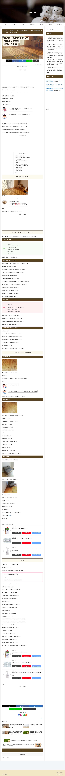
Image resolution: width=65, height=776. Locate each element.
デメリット (18, 162)
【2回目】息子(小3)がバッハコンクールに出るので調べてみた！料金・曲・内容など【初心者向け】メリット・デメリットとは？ (55, 47)
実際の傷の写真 (19, 167)
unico (10, 515)
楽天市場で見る (26, 532)
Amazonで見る (17, 532)
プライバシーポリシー (59, 772)
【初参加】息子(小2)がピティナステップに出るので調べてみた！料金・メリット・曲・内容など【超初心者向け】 (55, 70)
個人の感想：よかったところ (21, 160)
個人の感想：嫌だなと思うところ (22, 164)
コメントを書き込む (22, 754)
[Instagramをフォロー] (19, 715)
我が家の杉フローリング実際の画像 (21, 165)
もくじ (20, 153)
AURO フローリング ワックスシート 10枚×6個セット (22, 538)
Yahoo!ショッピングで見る (36, 532)
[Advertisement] (22, 78)
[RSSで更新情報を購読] (26, 715)
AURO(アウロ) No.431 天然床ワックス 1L (19, 528)
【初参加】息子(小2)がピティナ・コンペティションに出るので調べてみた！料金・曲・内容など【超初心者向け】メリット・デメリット (55, 55)
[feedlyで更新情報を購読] (24, 715)
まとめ (16, 172)
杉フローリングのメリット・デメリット (22, 157)
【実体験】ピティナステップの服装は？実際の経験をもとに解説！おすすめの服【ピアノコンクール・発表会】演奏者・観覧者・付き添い (55, 62)
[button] (36, 61)
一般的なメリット (19, 159)
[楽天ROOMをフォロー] (21, 715)
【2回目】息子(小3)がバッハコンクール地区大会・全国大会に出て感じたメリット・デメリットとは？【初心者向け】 (55, 39)
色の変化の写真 (19, 170)
